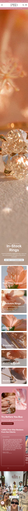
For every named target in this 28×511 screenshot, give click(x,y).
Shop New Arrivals (8, 286)
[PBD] (14, 5)
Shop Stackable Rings (9, 310)
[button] (23, 5)
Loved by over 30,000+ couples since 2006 (14, 8)
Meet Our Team (14, 496)
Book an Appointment (7, 423)
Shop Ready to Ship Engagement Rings (14, 259)
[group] (14, 8)
